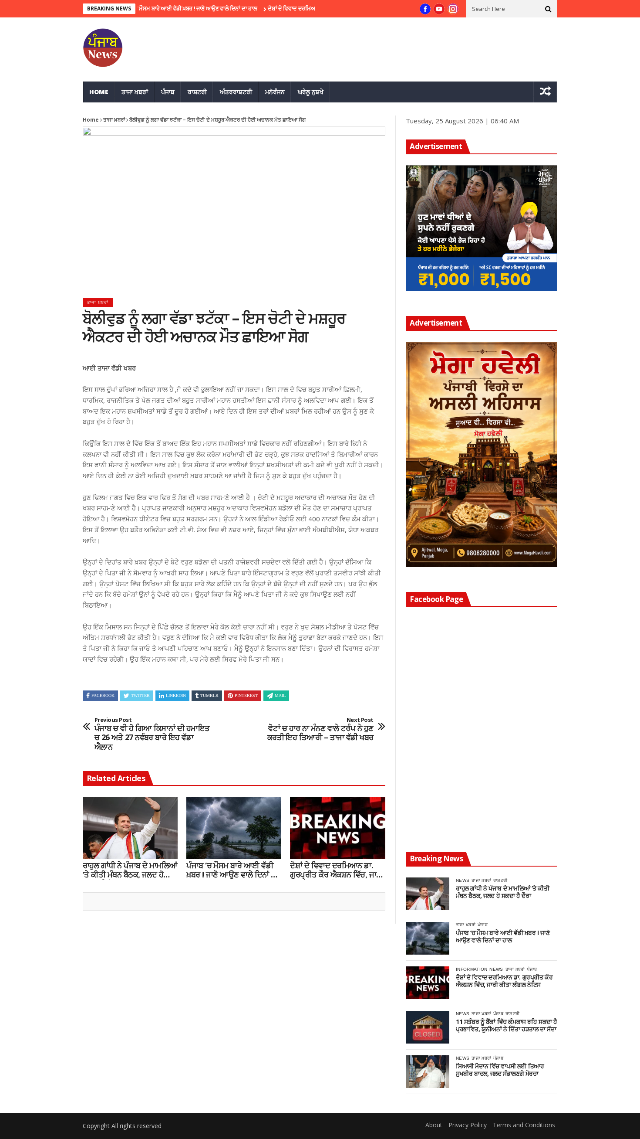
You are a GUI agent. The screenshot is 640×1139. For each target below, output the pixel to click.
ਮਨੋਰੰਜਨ (275, 92)
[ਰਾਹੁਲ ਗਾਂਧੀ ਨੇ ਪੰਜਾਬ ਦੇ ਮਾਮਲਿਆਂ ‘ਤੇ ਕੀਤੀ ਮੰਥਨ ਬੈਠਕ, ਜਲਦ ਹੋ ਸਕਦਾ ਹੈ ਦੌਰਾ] (130, 828)
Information (471, 969)
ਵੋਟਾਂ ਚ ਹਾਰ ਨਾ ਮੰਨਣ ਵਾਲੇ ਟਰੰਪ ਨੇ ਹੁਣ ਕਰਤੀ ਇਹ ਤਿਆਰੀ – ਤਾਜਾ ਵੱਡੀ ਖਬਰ (320, 729)
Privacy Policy (467, 1125)
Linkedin (176, 695)
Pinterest (246, 695)
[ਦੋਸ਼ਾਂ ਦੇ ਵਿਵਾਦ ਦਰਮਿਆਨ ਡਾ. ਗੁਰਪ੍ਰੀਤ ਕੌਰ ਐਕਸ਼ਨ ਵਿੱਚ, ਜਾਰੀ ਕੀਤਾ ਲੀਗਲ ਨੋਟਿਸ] (337, 828)
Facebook (103, 695)
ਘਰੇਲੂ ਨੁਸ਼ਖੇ (310, 92)
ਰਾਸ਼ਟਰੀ (197, 92)
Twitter (140, 695)
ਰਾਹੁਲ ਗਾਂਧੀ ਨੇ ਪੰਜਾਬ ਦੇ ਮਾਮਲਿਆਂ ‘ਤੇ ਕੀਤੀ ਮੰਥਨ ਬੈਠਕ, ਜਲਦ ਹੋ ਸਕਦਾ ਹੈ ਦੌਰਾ (130, 870)
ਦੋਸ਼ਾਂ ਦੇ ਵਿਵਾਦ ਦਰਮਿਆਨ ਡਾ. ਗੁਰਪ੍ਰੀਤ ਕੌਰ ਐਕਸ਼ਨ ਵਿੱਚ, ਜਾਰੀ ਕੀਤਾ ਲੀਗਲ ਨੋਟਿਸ (336, 870)
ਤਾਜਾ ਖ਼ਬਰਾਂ (134, 92)
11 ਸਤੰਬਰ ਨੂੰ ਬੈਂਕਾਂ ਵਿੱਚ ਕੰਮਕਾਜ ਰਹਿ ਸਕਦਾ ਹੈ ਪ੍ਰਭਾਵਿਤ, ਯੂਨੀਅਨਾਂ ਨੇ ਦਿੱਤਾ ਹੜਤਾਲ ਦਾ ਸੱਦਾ (506, 1025)
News (462, 880)
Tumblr (209, 695)
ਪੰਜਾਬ (168, 92)
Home (98, 92)
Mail (280, 695)
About (433, 1125)
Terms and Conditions (524, 1125)
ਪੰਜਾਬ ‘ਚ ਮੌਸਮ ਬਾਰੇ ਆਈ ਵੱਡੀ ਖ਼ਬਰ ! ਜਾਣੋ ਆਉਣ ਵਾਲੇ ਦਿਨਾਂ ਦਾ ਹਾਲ (160, 8)
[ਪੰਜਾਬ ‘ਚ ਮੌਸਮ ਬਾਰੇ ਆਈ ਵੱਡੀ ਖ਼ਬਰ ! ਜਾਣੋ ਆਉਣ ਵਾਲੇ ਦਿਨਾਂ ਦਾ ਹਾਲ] (233, 828)
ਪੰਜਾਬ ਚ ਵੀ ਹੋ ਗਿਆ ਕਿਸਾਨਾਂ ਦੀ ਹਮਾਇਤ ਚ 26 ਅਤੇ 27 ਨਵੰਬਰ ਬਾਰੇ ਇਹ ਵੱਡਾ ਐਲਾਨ (152, 734)
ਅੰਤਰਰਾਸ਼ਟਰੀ (236, 92)
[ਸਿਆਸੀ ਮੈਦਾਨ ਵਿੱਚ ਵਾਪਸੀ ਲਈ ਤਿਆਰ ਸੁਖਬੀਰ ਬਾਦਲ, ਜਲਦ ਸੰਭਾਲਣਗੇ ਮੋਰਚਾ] (427, 1071)
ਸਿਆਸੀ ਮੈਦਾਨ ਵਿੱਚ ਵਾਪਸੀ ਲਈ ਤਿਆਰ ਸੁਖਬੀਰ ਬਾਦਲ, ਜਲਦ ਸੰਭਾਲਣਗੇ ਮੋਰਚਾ (500, 1070)
